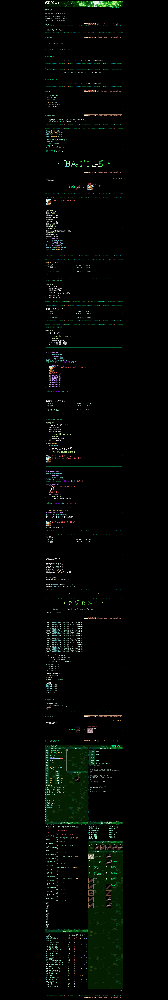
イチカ (48, 120)
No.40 (114, 867)
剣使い (48, 68)
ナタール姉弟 (51, 143)
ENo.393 (97, 873)
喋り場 (57, 750)
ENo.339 (98, 861)
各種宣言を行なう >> (116, 7)
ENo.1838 (96, 855)
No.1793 (114, 861)
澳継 (48, 145)
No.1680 (114, 873)
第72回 (53, 741)
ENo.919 (96, 867)
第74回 (57, 741)
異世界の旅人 (51, 57)
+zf (47, 704)
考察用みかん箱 (51, 79)
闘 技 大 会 (51, 151)
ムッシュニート (61, 121)
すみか (52, 750)
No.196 (113, 879)
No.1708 (114, 885)
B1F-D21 (52, 753)
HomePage (104, 746)
